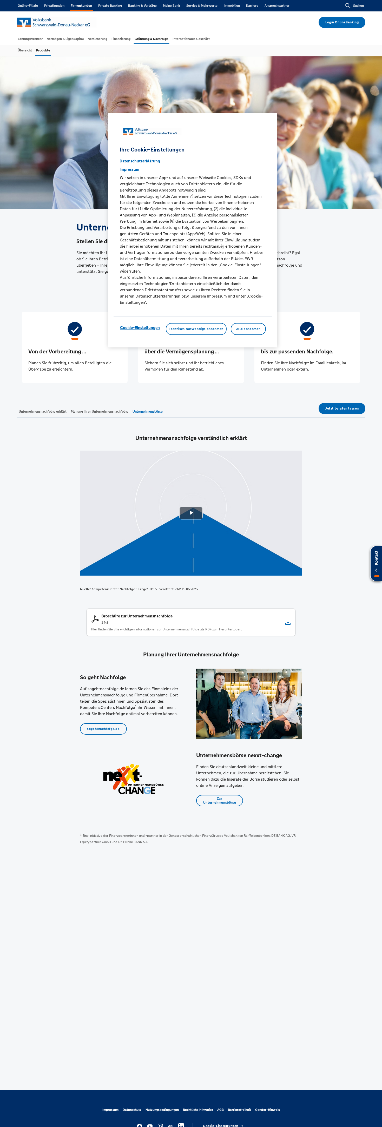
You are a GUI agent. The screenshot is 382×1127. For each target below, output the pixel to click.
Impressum (110, 1110)
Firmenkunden (81, 6)
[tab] (30, 39)
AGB (220, 1110)
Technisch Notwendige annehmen (196, 329)
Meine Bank (171, 6)
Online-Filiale (28, 6)
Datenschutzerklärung (140, 161)
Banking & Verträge (142, 6)
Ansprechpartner (277, 6)
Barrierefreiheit (239, 1110)
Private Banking (110, 6)
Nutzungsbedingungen (162, 1110)
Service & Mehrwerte (202, 6)
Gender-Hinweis (267, 1110)
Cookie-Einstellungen (140, 327)
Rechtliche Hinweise (198, 1110)
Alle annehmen (248, 329)
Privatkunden (54, 6)
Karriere (252, 6)
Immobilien (232, 6)
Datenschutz (132, 1110)
